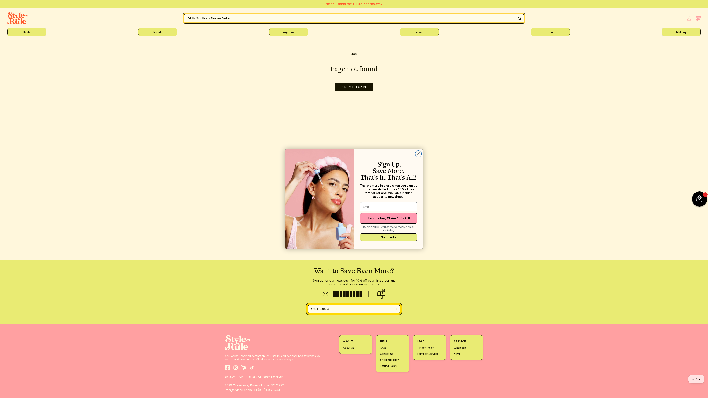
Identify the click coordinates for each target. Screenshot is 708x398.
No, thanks (388, 237)
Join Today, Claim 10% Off (388, 218)
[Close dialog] (418, 154)
